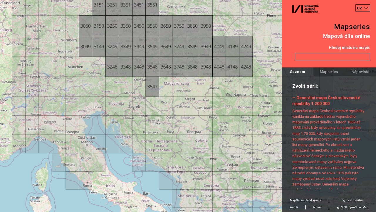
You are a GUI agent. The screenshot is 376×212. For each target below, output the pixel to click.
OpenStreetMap (358, 207)
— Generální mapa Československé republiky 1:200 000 (326, 100)
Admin (317, 207)
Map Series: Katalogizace (305, 200)
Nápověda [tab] (360, 71)
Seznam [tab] (297, 71)
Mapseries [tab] (329, 71)
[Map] (188, 106)
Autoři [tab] (294, 207)
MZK (344, 207)
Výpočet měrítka (353, 200)
